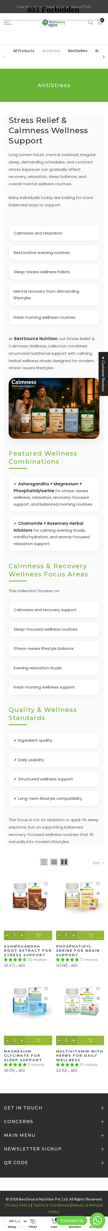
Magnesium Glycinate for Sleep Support (23, 1055)
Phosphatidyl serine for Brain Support (78, 950)
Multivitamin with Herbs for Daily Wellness (79, 1055)
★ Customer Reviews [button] (103, 374)
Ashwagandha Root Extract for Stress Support (28, 950)
